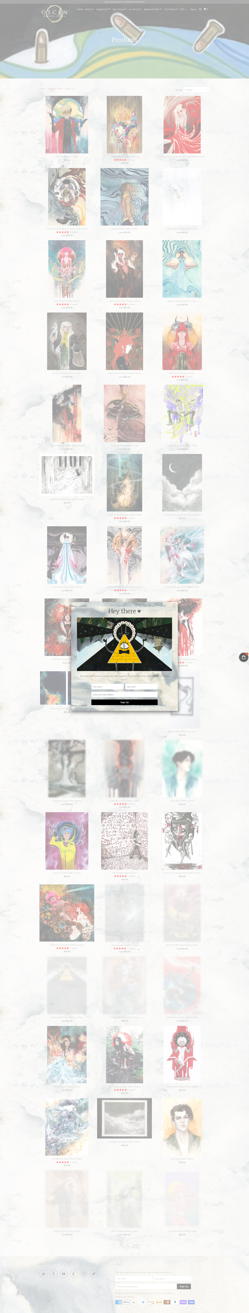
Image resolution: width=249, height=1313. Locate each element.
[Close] (174, 604)
